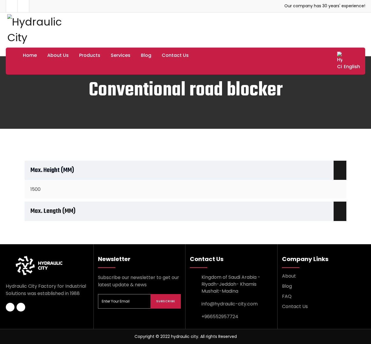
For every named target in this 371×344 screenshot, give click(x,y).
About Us (58, 55)
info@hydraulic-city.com (229, 303)
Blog (146, 55)
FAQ (287, 296)
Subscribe (165, 301)
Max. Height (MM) (52, 170)
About (289, 276)
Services (120, 55)
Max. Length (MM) (52, 211)
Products (89, 55)
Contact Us (175, 55)
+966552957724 (219, 316)
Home (30, 55)
